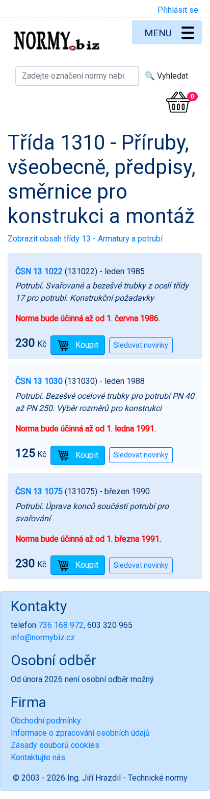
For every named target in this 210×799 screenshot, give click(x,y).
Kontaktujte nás (38, 757)
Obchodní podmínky (46, 720)
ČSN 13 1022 (39, 271)
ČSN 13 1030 (39, 381)
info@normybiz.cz (43, 637)
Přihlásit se (178, 10)
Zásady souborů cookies (55, 745)
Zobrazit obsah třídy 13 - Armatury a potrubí (85, 239)
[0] (178, 102)
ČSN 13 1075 (39, 491)
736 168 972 (61, 625)
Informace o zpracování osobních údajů (80, 733)
